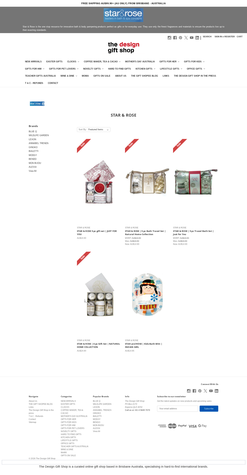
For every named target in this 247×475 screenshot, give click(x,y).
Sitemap (32, 422)
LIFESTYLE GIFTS (169, 69)
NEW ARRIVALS (33, 61)
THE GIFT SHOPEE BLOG (144, 76)
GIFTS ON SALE (101, 76)
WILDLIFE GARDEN (39, 135)
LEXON (32, 139)
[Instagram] (169, 37)
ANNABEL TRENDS (39, 143)
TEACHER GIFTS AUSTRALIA (40, 76)
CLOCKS (71, 61)
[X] (186, 37)
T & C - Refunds (34, 83)
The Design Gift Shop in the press (195, 76)
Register (229, 36)
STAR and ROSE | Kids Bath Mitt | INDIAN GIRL (143, 345)
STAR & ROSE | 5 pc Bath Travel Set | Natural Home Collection (145, 233)
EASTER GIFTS (54, 61)
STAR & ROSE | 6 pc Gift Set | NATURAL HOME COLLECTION (98, 345)
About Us (120, 76)
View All (32, 171)
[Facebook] (175, 37)
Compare (98, 184)
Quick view (98, 179)
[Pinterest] (180, 37)
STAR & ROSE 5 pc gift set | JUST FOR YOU (97, 233)
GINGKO (33, 147)
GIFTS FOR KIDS (193, 61)
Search (207, 36)
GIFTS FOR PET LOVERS (62, 69)
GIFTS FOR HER (167, 61)
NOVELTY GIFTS (92, 69)
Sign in (218, 36)
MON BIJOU (35, 163)
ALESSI (33, 167)
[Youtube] (191, 37)
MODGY (33, 155)
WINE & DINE (67, 76)
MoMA (85, 76)
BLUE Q (33, 131)
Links (166, 76)
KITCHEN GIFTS (144, 69)
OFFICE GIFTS (194, 69)
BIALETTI (33, 151)
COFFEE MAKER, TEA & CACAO (101, 61)
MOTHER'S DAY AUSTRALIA (140, 61)
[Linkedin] (197, 37)
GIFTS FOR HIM (33, 69)
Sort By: (83, 129)
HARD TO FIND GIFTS (119, 69)
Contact (53, 83)
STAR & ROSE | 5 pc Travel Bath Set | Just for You (193, 233)
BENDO (32, 159)
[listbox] (99, 129)
